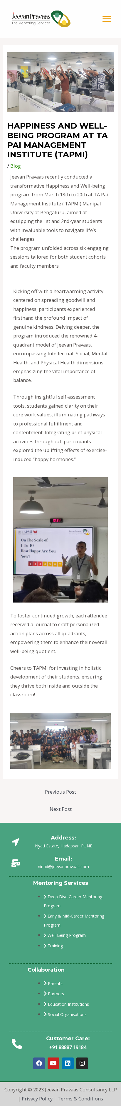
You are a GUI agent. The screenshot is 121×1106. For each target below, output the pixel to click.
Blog (15, 165)
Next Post (61, 809)
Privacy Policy (37, 1098)
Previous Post (60, 791)
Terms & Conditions (80, 1098)
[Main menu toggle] (106, 19)
